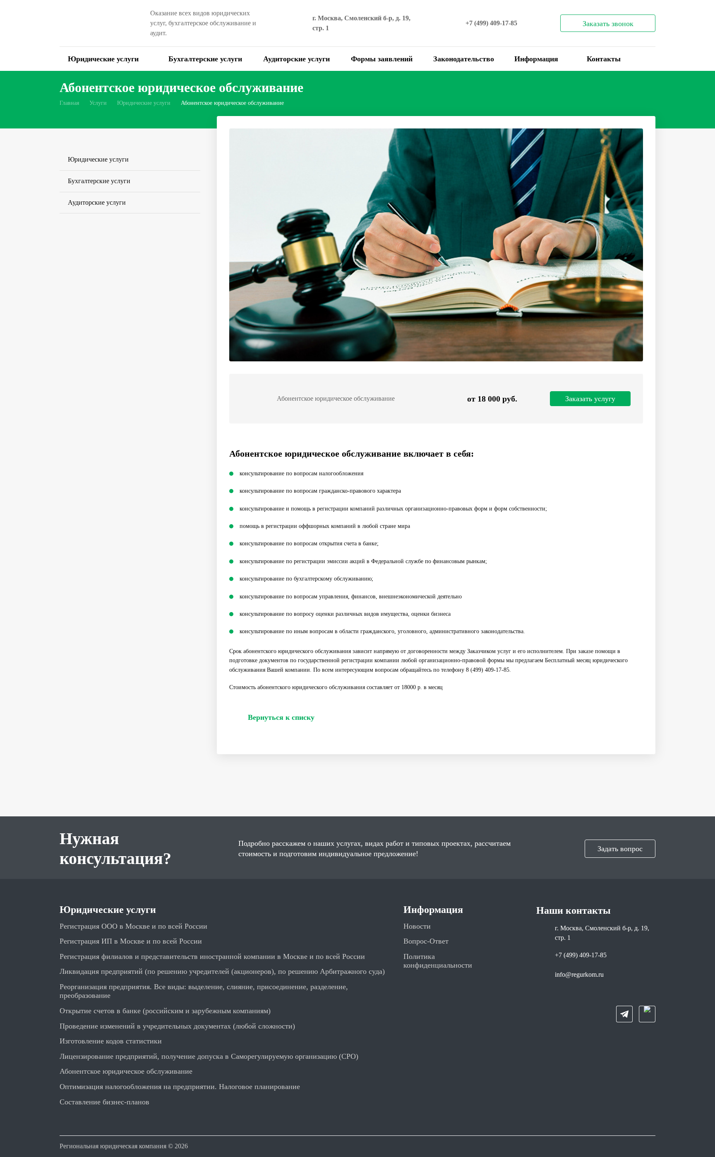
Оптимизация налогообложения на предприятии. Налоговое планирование (180, 1086)
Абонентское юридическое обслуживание (126, 1071)
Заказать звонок (608, 23)
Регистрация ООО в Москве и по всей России (133, 926)
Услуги (98, 103)
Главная (69, 103)
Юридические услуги (103, 59)
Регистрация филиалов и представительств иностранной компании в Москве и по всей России (212, 956)
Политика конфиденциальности (437, 961)
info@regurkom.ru (579, 974)
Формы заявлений (382, 59)
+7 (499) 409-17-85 (491, 23)
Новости (417, 926)
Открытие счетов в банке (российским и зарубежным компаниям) (165, 1011)
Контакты (604, 59)
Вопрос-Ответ (426, 941)
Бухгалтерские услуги (205, 59)
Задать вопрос (620, 849)
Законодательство (463, 59)
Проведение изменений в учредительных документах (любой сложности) (177, 1026)
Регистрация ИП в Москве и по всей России (131, 941)
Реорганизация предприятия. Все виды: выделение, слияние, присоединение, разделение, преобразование (204, 991)
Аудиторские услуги (296, 59)
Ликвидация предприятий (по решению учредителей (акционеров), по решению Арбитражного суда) (222, 971)
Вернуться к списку (281, 717)
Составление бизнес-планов (104, 1102)
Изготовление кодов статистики (111, 1041)
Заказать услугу (590, 399)
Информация (536, 59)
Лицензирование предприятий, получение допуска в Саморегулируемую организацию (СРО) (209, 1056)
